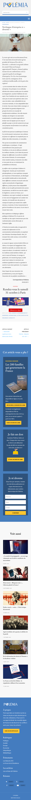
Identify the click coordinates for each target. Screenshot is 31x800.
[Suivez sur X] (16, 781)
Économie (6, 748)
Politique (5, 741)
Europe (5, 745)
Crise (10, 313)
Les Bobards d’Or (8, 761)
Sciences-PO (12, 318)
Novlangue (5, 318)
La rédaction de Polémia (11, 32)
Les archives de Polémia (10, 771)
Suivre (11, 781)
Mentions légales (15, 798)
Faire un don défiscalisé (11, 731)
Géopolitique (7, 750)
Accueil (3, 22)
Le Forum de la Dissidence (11, 763)
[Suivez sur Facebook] (7, 785)
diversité (14, 313)
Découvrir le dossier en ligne (16, 405)
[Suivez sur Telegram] (6, 781)
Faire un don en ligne (13, 422)
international (13, 315)
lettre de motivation (22, 315)
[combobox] (15, 12)
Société (7, 22)
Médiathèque (7, 753)
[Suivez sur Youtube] (18, 785)
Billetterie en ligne (15, 310)
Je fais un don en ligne (15, 459)
